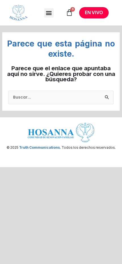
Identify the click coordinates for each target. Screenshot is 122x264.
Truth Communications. (40, 147)
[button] (49, 13)
